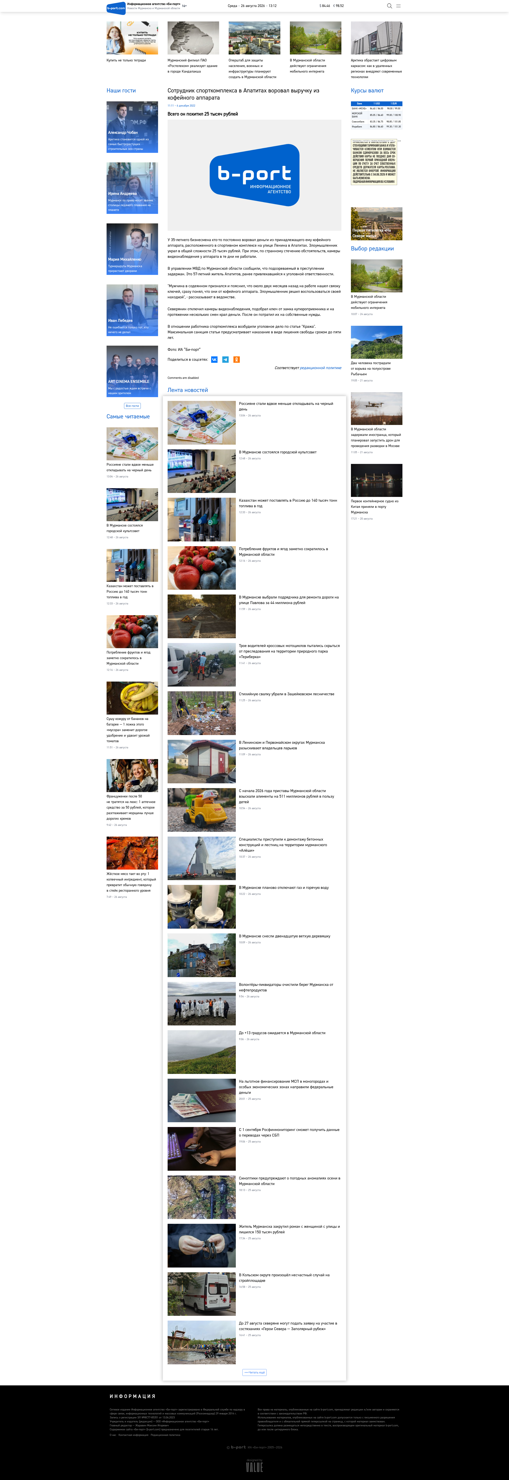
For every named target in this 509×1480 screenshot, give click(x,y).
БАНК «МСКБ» (359, 108)
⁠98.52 (338, 6)
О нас (113, 1435)
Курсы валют (367, 90)
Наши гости (121, 90)
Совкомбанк (358, 121)
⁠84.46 (325, 6)
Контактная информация (133, 1435)
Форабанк (357, 126)
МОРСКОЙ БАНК (357, 115)
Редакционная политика (165, 1435)
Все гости (132, 406)
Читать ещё (257, 1372)
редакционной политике (320, 367)
